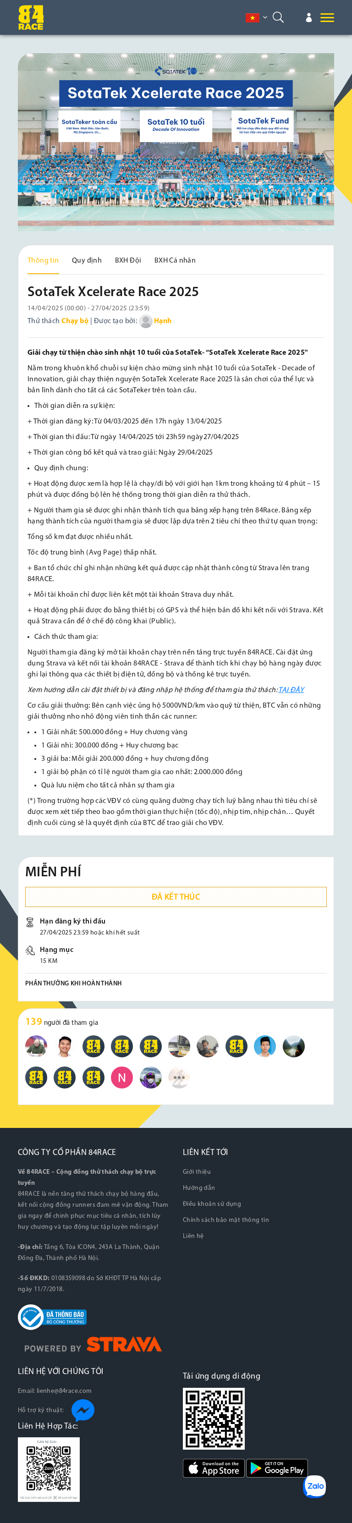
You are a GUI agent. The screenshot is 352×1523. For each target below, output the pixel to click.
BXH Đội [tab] (128, 260)
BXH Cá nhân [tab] (175, 260)
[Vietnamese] (252, 17)
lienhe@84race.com (64, 1391)
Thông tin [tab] (43, 260)
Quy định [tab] (87, 260)
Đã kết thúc (176, 898)
